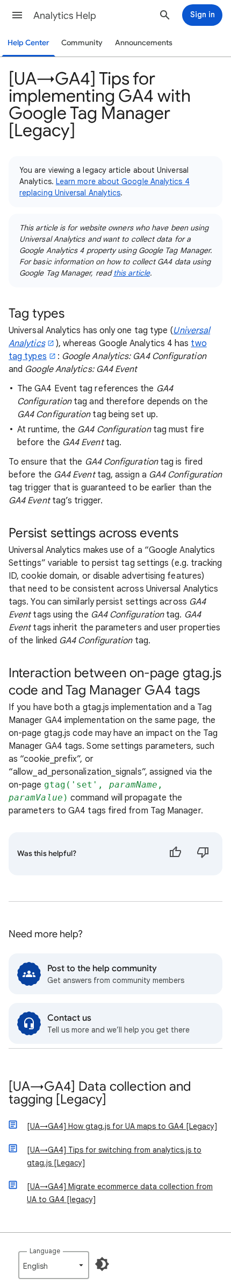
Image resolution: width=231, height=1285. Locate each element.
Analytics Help (64, 16)
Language (45, 1251)
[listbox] (53, 1265)
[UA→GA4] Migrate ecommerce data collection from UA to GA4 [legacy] (120, 1193)
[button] (17, 15)
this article (131, 273)
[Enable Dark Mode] (102, 1264)
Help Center (28, 42)
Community (82, 42)
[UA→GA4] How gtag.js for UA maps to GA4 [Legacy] (122, 1126)
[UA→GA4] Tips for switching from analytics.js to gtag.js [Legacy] (114, 1156)
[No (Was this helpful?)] (203, 854)
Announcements (143, 42)
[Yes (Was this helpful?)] (175, 854)
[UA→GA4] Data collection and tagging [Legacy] (100, 1093)
